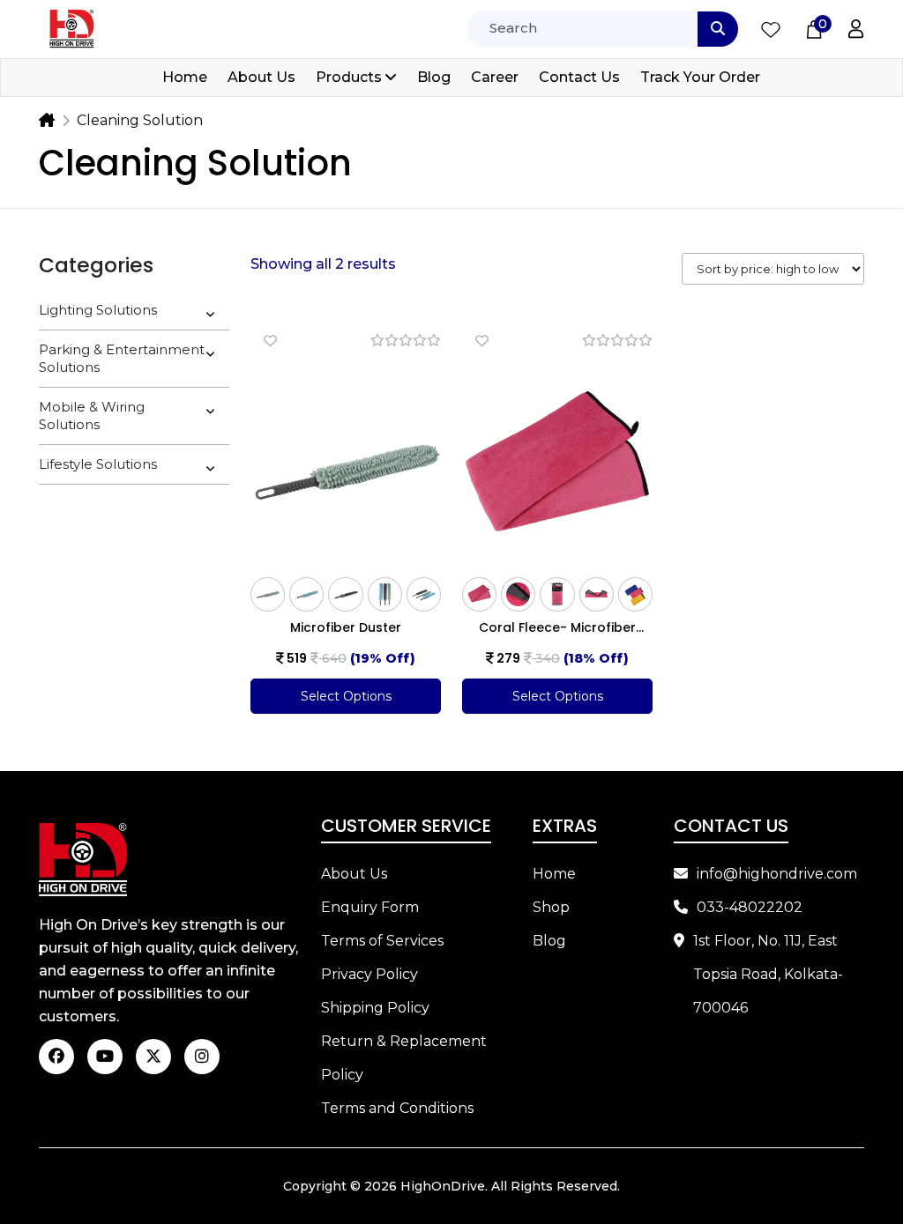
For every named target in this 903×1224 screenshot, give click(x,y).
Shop (551, 907)
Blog (434, 77)
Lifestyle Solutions (98, 464)
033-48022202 (749, 907)
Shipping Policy (375, 1007)
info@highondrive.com (777, 873)
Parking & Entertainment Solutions (122, 358)
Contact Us (579, 77)
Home (184, 77)
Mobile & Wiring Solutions (92, 415)
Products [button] (349, 77)
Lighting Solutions (98, 309)
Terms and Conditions (397, 1108)
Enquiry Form (370, 907)
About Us (261, 77)
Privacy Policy (369, 974)
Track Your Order (700, 77)
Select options (346, 696)
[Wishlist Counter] (770, 29)
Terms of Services (382, 940)
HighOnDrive (442, 1186)
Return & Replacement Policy (404, 1058)
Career (495, 77)
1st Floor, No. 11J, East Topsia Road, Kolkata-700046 (768, 974)
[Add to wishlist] (270, 340)
